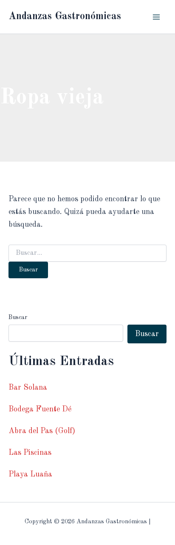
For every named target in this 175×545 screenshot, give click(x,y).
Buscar (17, 317)
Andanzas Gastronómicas (64, 16)
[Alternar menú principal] (157, 17)
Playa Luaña (30, 474)
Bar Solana (27, 387)
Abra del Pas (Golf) (41, 431)
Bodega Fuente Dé (39, 409)
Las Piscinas (29, 453)
